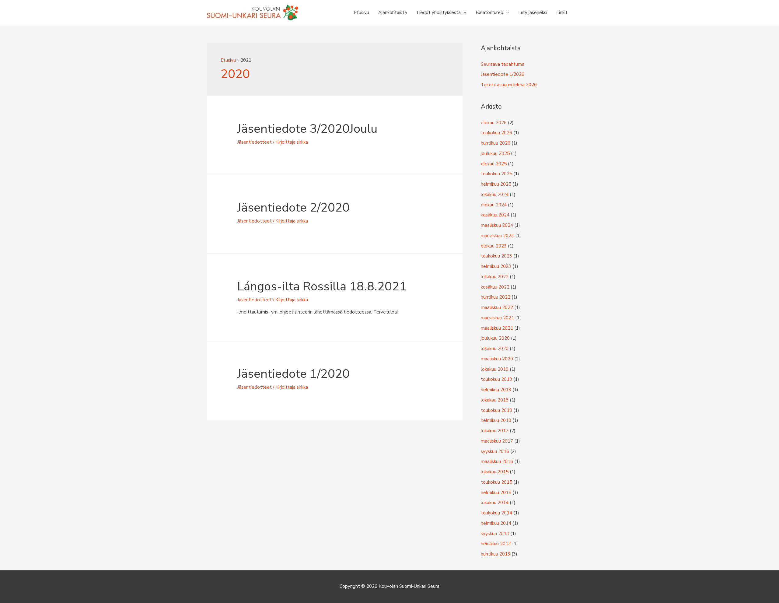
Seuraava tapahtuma (502, 64)
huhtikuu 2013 (495, 554)
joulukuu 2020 (495, 338)
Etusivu (361, 12)
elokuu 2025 (494, 164)
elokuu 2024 (494, 205)
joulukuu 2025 (495, 153)
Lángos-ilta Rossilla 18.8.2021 (322, 286)
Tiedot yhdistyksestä (438, 12)
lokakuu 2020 (494, 348)
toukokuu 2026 (496, 133)
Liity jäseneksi (532, 12)
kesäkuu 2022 (495, 287)
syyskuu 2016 (495, 451)
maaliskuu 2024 (497, 225)
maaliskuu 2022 (497, 307)
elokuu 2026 (494, 123)
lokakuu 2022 (494, 277)
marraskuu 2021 (497, 318)
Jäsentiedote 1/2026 (502, 74)
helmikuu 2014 (496, 523)
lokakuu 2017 (494, 431)
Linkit (562, 12)
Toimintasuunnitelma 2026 (509, 85)
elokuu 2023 (494, 246)
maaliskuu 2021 (497, 328)
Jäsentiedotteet (254, 142)
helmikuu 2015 (496, 492)
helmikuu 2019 (496, 390)
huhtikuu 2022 (495, 297)
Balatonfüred (489, 12)
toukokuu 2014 (496, 513)
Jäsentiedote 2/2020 (293, 207)
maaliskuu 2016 (497, 461)
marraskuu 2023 (497, 236)
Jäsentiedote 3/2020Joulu (307, 129)
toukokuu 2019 (496, 379)
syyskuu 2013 (495, 534)
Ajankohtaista (392, 12)
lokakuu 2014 (494, 503)
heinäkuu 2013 (496, 544)
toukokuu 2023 (496, 256)
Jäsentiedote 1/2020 (293, 374)
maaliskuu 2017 (497, 441)
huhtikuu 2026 (495, 143)
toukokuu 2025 (496, 174)
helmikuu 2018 (496, 420)
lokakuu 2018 (494, 400)
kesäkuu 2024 (495, 215)
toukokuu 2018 (496, 410)
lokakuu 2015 (494, 472)
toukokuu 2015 (496, 482)
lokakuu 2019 (494, 369)
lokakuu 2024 (494, 194)
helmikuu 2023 (496, 266)
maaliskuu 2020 (497, 359)
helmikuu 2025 (496, 184)
